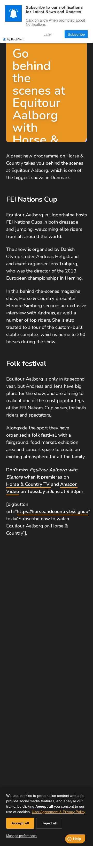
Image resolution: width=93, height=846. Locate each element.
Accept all (20, 823)
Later (47, 34)
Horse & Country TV (28, 484)
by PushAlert (15, 39)
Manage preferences (21, 836)
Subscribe (76, 34)
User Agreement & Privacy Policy (58, 812)
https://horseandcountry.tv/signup (52, 511)
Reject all (49, 823)
